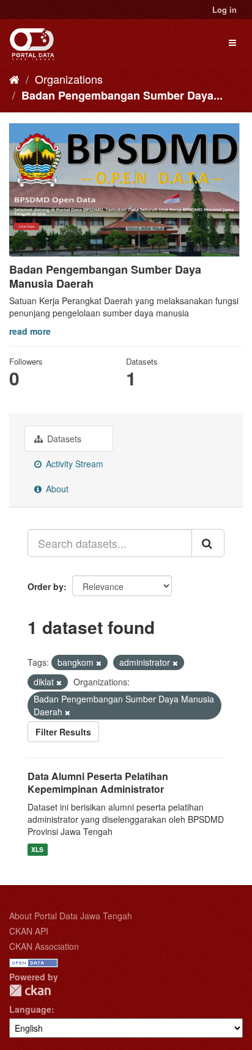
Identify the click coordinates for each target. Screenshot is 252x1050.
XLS (37, 849)
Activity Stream (73, 464)
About (56, 489)
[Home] (14, 79)
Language (30, 1009)
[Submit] (207, 543)
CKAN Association (44, 946)
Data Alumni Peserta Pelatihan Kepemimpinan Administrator (98, 782)
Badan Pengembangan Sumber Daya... (122, 95)
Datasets (63, 438)
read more (30, 331)
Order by (46, 586)
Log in (224, 9)
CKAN (30, 990)
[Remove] (99, 663)
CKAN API (28, 931)
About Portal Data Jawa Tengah (70, 916)
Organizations (69, 79)
